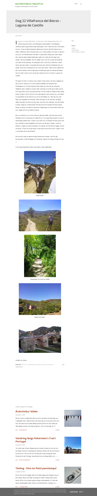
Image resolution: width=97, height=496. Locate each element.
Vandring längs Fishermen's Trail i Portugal (36, 440)
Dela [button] (73, 40)
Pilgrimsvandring (75, 50)
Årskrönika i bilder (27, 411)
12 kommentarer (23, 486)
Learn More (74, 492)
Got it (81, 492)
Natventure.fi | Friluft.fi (29, 4)
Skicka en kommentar (24, 460)
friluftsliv (73, 48)
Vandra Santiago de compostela (78, 51)
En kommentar (23, 430)
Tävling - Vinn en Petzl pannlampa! (36, 468)
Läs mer (57, 430)
